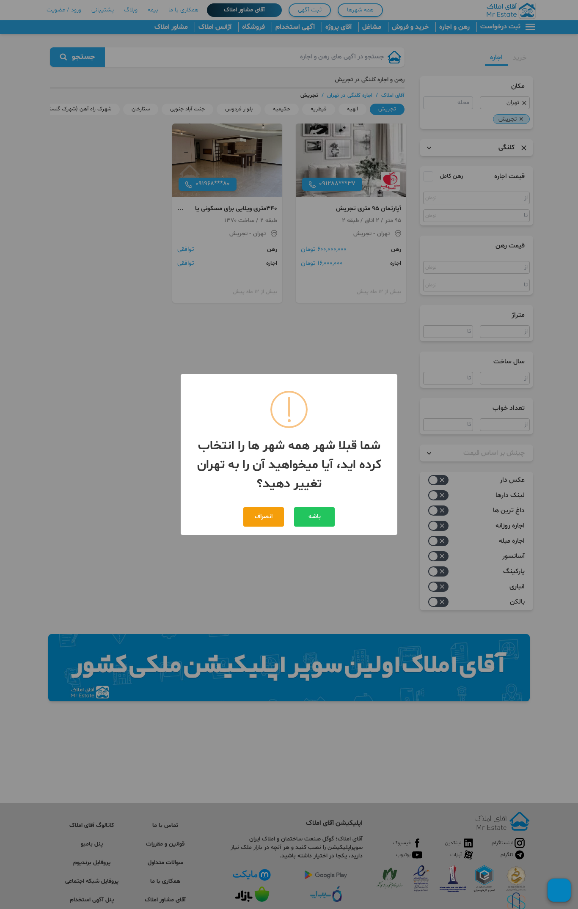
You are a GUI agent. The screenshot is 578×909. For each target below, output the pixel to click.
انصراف (263, 516)
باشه (314, 516)
